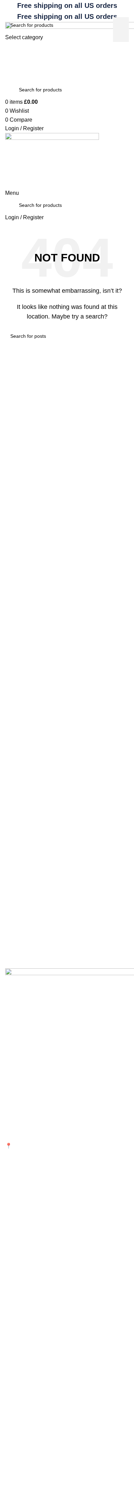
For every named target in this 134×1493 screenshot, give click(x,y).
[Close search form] (8, 8)
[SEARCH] (121, 29)
